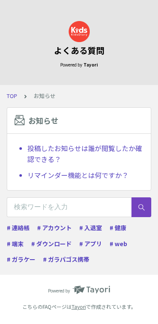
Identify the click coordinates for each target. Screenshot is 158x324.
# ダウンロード (51, 243)
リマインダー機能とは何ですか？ (78, 175)
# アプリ (90, 243)
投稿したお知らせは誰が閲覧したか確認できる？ (84, 153)
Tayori (79, 306)
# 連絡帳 (18, 227)
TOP (12, 96)
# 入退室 (90, 227)
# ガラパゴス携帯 (66, 259)
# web (118, 243)
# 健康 (118, 227)
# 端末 (15, 243)
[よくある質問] (79, 31)
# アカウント (54, 227)
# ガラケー (21, 259)
